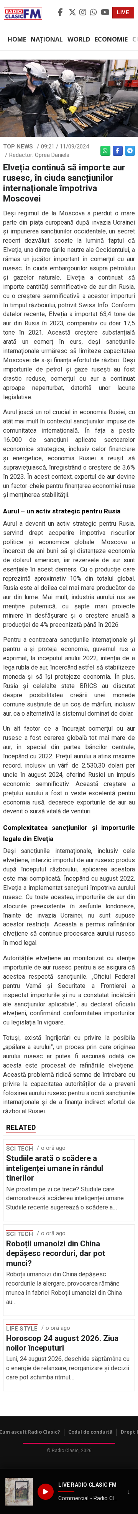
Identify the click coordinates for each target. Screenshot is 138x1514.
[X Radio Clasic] (73, 12)
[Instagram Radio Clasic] (83, 12)
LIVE (123, 12)
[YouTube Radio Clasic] (105, 12)
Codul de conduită (90, 1432)
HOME (17, 39)
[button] (19, 1492)
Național (47, 39)
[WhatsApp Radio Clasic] (94, 12)
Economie (111, 39)
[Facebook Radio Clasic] (62, 12)
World (78, 39)
